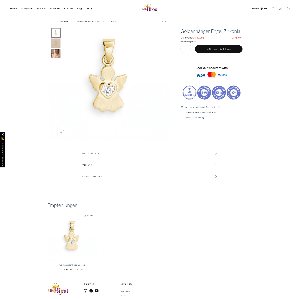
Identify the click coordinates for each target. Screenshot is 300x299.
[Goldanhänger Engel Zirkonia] (72, 237)
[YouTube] (97, 291)
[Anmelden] (280, 8)
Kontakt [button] (68, 8)
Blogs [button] (80, 8)
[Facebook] (91, 291)
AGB (123, 295)
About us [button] (41, 8)
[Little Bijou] (58, 289)
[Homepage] (150, 8)
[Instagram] (85, 291)
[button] (260, 9)
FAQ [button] (89, 8)
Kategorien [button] (26, 8)
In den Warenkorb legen (219, 49)
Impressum (125, 291)
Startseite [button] (63, 22)
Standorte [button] (55, 8)
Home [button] (13, 8)
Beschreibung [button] (90, 153)
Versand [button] (87, 164)
